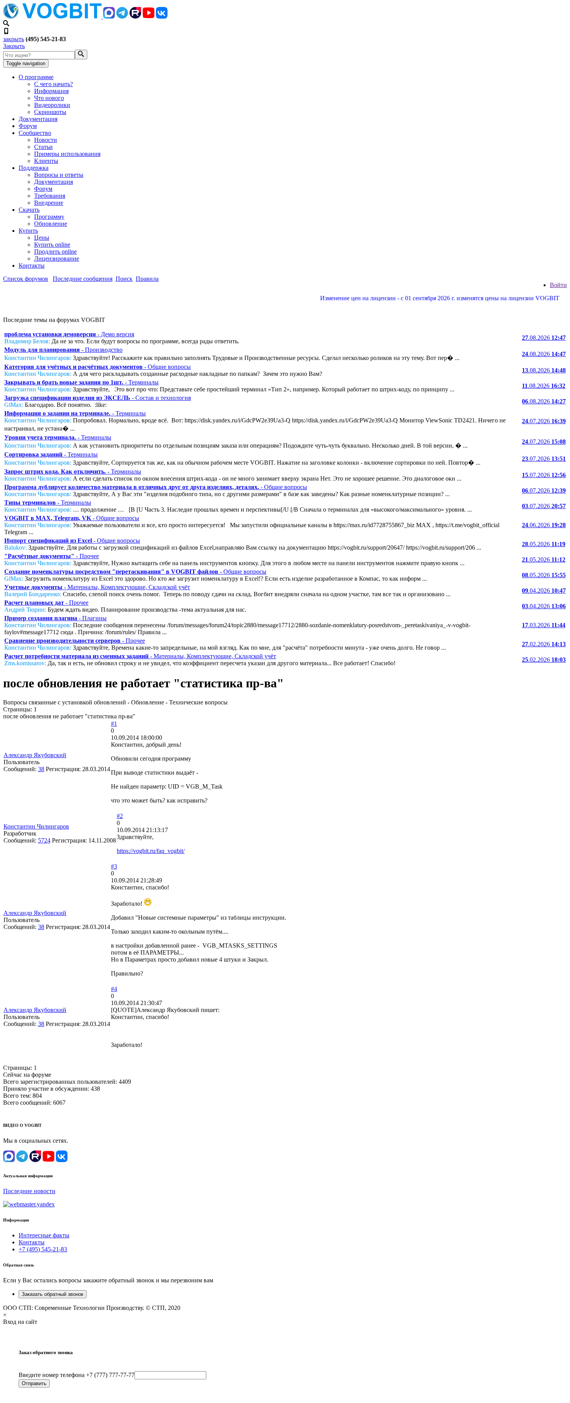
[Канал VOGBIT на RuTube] (135, 16)
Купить (28, 230)
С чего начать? (53, 84)
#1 (114, 723)
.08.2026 (544, 337)
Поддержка (33, 167)
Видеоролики (52, 105)
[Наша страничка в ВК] (162, 16)
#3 (114, 866)
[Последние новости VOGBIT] (285, 306)
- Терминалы (81, 382)
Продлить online (55, 251)
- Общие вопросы (97, 366)
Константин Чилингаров (36, 826)
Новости (45, 140)
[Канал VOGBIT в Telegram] (122, 16)
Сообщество (35, 133)
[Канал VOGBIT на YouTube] (148, 16)
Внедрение (48, 202)
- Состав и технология (97, 397)
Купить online (52, 244)
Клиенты (46, 160)
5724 (44, 840)
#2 (120, 816)
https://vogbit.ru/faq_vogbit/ (151, 851)
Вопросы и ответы (58, 174)
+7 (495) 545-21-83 (43, 1249)
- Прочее (51, 556)
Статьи (43, 147)
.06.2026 (544, 525)
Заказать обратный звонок (52, 1294)
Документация (38, 119)
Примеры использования (67, 154)
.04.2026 (544, 590)
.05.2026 (543, 544)
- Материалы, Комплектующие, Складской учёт (97, 587)
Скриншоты (50, 112)
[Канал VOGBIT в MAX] (109, 16)
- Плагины (55, 618)
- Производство (63, 349)
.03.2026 (543, 625)
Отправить (34, 1383)
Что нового (49, 98)
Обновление (50, 223)
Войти (558, 285)
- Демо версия (69, 334)
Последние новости (29, 1191)
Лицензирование (56, 258)
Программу (49, 216)
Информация (51, 91)
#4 (114, 989)
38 (41, 769)
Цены (41, 237)
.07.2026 (544, 421)
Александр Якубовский (34, 755)
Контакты (32, 265)
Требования (49, 195)
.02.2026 (544, 644)
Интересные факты (44, 1235)
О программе (36, 77)
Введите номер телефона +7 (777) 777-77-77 (77, 1375)
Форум (28, 126)
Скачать (29, 209)
